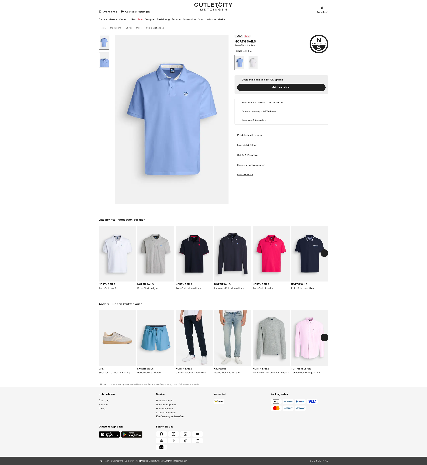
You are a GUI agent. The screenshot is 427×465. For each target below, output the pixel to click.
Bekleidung (163, 19)
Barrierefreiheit (132, 461)
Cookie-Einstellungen (151, 461)
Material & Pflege (247, 145)
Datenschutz (117, 461)
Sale (140, 19)
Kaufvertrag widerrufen (170, 416)
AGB (165, 461)
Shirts (129, 27)
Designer (149, 19)
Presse (102, 408)
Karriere (103, 404)
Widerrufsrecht (164, 408)
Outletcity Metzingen (213, 6)
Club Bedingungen (178, 461)
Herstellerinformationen (251, 165)
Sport (201, 19)
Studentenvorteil (166, 412)
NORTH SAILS (245, 41)
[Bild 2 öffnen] (104, 60)
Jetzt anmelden (281, 87)
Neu (133, 19)
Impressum (104, 461)
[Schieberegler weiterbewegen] (324, 253)
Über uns (104, 400)
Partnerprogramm (166, 404)
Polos (138, 27)
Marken (222, 19)
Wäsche (211, 19)
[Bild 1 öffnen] (104, 42)
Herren (102, 27)
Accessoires (189, 19)
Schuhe (176, 19)
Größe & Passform (247, 155)
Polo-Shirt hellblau (155, 27)
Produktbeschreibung (250, 135)
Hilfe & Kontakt (165, 400)
